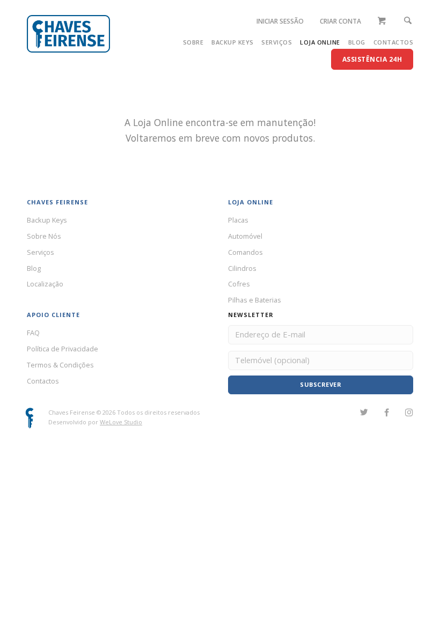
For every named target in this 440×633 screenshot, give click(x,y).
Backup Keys (232, 42)
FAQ (33, 332)
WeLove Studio (121, 422)
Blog (356, 42)
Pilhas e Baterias (254, 300)
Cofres (239, 284)
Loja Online (320, 42)
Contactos (393, 42)
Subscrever (320, 384)
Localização (45, 284)
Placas (238, 220)
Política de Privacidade (62, 349)
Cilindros (242, 268)
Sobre (193, 42)
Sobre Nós (44, 236)
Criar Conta (340, 21)
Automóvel (245, 236)
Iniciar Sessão (280, 21)
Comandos (245, 252)
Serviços (276, 42)
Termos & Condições (60, 365)
